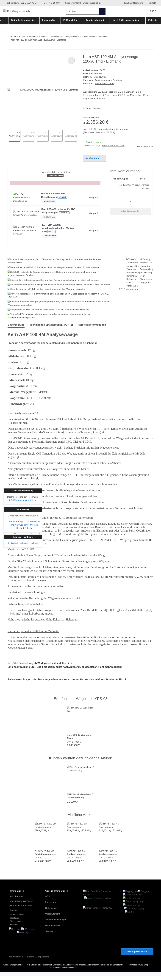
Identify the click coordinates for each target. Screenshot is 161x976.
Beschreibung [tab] (16, 329)
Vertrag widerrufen (137, 956)
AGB (47, 900)
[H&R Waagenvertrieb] (17, 11)
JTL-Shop (144, 969)
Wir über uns (17, 900)
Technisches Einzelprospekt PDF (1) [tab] (51, 329)
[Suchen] (102, 11)
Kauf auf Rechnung (133, 2)
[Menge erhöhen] (147, 202)
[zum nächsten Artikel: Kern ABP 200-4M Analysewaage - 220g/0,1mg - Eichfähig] (150, 46)
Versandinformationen (22, 909)
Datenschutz (51, 912)
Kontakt (152, 2)
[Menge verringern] (113, 202)
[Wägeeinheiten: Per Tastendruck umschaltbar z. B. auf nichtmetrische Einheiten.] (51, 313)
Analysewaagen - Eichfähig (109, 80)
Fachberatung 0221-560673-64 (21, 2)
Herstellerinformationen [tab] (92, 329)
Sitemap (49, 935)
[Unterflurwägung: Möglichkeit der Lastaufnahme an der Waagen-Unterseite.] (49, 293)
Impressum (51, 906)
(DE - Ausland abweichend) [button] (114, 145)
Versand (46, 961)
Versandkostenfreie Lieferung (114, 129)
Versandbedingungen (56, 924)
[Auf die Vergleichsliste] (71, 60)
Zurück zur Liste (17, 36)
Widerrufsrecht (53, 918)
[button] (139, 11)
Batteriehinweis (53, 929)
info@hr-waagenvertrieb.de (90, 2)
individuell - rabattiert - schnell (23, 543)
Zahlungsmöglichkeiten (22, 905)
